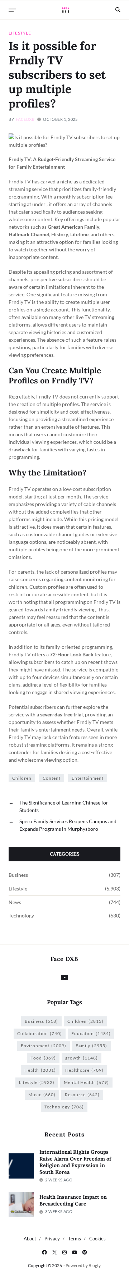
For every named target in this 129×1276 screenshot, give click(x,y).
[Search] (117, 9)
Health (40, 1070)
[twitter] (54, 1252)
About (30, 1238)
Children (22, 778)
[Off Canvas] (12, 10)
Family (91, 1045)
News (15, 902)
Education (91, 1033)
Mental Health (86, 1082)
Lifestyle (20, 32)
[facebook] (44, 1252)
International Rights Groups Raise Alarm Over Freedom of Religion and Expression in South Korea (75, 1162)
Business (18, 875)
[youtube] (74, 1252)
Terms (74, 1238)
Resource (82, 1094)
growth (81, 1058)
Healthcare (84, 1070)
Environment (43, 1045)
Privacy (52, 1238)
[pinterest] (84, 1252)
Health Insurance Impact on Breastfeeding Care (73, 1200)
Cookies (97, 1238)
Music (42, 1094)
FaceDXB (25, 119)
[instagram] (64, 1252)
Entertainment (88, 778)
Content (52, 778)
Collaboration (39, 1033)
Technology (21, 916)
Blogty (94, 1265)
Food (43, 1058)
